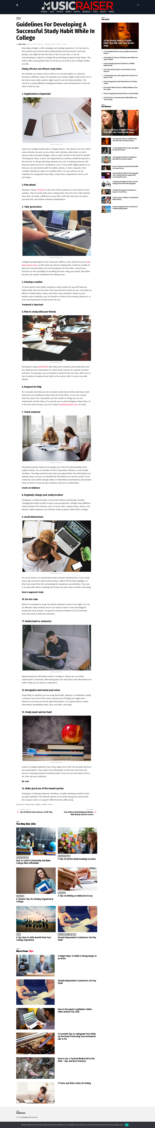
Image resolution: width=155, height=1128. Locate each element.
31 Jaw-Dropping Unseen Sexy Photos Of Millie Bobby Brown (125, 207)
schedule (41, 190)
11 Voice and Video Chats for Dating (74, 1083)
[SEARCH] (138, 5)
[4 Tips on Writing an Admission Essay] (77, 879)
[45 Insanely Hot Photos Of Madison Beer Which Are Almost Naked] (106, 159)
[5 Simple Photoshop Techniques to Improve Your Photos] (106, 191)
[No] (129, 1124)
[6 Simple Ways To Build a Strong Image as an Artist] (35, 965)
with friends (43, 367)
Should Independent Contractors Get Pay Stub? (77, 938)
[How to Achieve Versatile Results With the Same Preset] (106, 167)
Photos (60, 12)
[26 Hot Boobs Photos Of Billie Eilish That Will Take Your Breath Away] (120, 36)
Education (20, 857)
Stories (44, 12)
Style (95, 12)
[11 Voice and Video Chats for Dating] (35, 1092)
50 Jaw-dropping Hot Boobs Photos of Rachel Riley (121, 93)
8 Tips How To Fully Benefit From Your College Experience (33, 938)
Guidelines (30, 804)
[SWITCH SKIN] (17, 5)
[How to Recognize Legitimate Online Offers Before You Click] (35, 1019)
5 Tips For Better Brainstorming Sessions (77, 859)
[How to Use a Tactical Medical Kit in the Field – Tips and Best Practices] (35, 1068)
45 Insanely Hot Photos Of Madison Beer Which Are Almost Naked (125, 158)
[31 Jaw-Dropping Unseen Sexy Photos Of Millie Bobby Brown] (106, 209)
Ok (127, 1125)
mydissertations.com (68, 404)
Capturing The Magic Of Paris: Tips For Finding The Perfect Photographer (125, 182)
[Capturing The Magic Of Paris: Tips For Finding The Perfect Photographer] (106, 184)
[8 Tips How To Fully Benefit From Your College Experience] (36, 919)
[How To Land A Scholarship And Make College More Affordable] (36, 841)
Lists (52, 12)
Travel (111, 12)
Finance (68, 934)
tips (51, 804)
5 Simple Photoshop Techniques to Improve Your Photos (124, 191)
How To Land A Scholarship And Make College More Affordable (33, 861)
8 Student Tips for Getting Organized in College (34, 900)
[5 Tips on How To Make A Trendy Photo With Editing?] (106, 200)
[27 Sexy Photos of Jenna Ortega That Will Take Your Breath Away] (120, 123)
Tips (26, 857)
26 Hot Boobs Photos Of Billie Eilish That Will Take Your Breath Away (125, 140)
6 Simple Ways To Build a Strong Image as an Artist (77, 957)
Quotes (77, 12)
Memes (68, 12)
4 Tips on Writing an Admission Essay (75, 895)
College (20, 804)
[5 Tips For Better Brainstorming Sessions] (77, 840)
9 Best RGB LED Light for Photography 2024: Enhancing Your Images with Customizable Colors (125, 175)
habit (38, 804)
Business (86, 12)
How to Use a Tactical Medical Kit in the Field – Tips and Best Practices (76, 1059)
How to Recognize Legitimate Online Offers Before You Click (75, 1010)
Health (103, 12)
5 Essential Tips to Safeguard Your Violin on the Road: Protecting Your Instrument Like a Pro (77, 1036)
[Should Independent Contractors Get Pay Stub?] (77, 919)
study (45, 804)
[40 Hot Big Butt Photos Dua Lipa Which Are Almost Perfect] (106, 150)
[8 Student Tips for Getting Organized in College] (36, 881)
